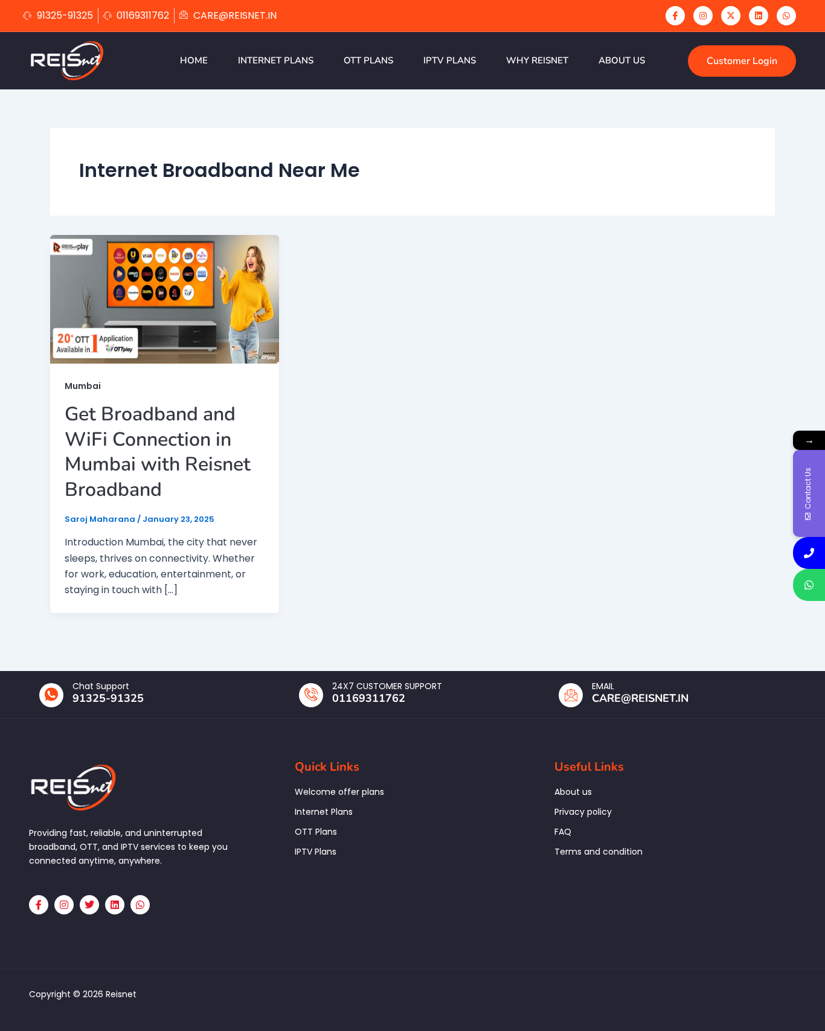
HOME (194, 60)
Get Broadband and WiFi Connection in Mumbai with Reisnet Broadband (158, 452)
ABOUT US (622, 60)
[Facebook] (675, 15)
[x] (730, 15)
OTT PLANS (368, 60)
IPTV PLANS (449, 60)
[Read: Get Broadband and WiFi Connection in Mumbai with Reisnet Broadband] (164, 299)
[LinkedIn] (758, 15)
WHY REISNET (537, 60)
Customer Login (742, 61)
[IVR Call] (809, 553)
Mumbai (83, 386)
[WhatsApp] (786, 15)
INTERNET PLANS (275, 60)
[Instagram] (703, 15)
